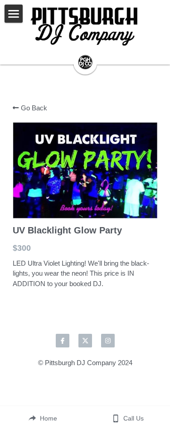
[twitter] (85, 340)
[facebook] (62, 340)
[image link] (85, 27)
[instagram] (108, 340)
